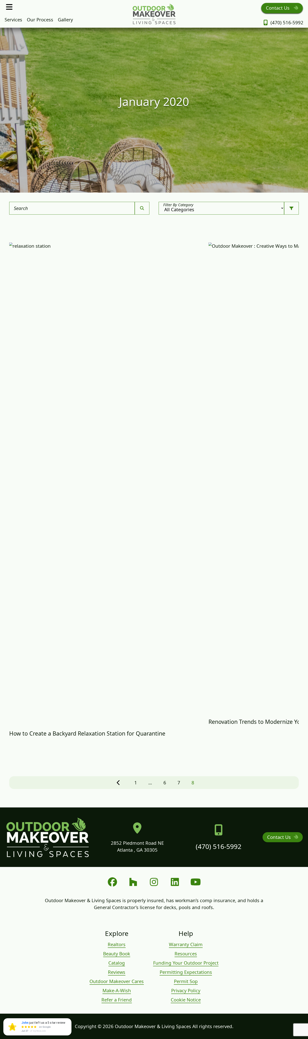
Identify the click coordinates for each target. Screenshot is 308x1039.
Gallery (65, 19)
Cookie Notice (186, 999)
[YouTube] (195, 882)
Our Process (40, 19)
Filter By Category (178, 204)
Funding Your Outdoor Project (186, 963)
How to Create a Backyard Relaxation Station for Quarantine (87, 733)
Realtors (117, 944)
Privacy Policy (185, 990)
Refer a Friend (116, 999)
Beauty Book (116, 953)
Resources (186, 953)
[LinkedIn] (175, 882)
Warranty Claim (186, 944)
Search (21, 208)
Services (13, 19)
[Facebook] (112, 882)
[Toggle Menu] (9, 7)
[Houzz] (133, 882)
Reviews (116, 972)
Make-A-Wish (116, 990)
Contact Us (278, 8)
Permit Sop (186, 981)
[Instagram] (154, 882)
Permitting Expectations (186, 972)
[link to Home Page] (154, 13)
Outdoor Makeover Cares (116, 981)
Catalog (116, 963)
